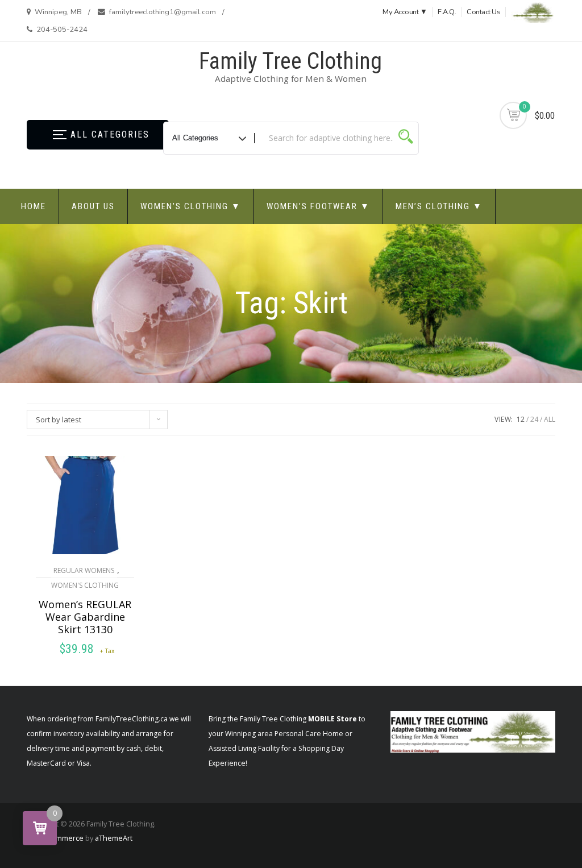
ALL (549, 419)
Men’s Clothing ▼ (439, 206)
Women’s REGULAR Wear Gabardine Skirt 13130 (85, 617)
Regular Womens (83, 570)
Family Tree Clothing (290, 61)
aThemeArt (113, 838)
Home (33, 206)
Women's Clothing (85, 585)
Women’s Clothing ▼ (190, 206)
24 (534, 419)
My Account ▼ (405, 12)
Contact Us (483, 12)
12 (521, 419)
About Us (93, 206)
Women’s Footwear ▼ (318, 206)
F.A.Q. (447, 12)
